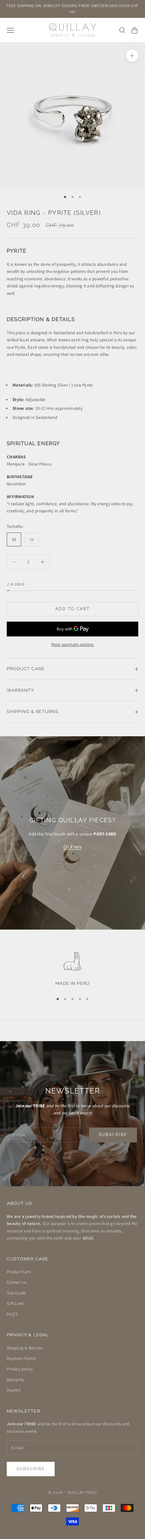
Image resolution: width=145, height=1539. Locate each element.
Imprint (14, 1390)
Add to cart (72, 608)
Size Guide (16, 1293)
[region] (72, 968)
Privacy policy (20, 1369)
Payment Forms (21, 1358)
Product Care (19, 1272)
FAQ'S (12, 1314)
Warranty (15, 1380)
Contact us (17, 1282)
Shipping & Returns (25, 1348)
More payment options (72, 644)
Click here (72, 847)
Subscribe (113, 1134)
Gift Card (15, 1303)
